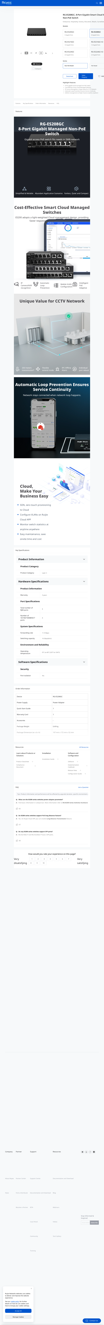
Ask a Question (83, 787)
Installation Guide (48, 759)
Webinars (56, 1207)
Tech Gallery (57, 1236)
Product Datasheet (22, 761)
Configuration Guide (75, 774)
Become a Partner (22, 1207)
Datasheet (69, 76)
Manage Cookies (18, 1317)
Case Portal (34, 1222)
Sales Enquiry (84, 76)
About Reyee (9, 1178)
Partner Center (21, 1178)
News (7, 1193)
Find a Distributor (22, 1193)
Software (71, 761)
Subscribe (94, 1223)
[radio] (31, 859)
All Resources (83, 747)
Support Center (35, 1178)
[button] (21, 53)
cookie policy (15, 1301)
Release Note (72, 770)
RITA (31, 1207)
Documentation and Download (40, 1193)
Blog (54, 1193)
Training (33, 1251)
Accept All (18, 1311)
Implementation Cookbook (73, 766)
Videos (55, 1222)
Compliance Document (20, 766)
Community (34, 1236)
